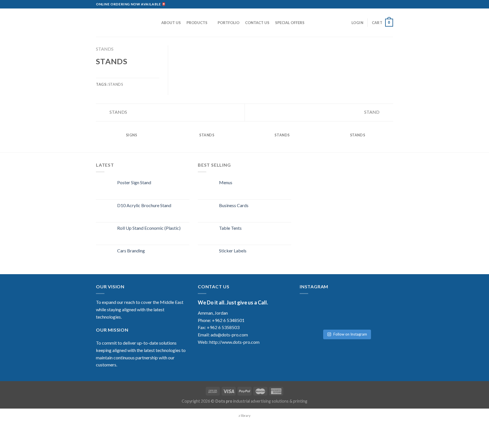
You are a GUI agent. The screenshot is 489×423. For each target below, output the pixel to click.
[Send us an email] (379, 4)
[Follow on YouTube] (390, 4)
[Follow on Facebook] (368, 4)
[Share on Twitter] (106, 74)
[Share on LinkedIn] (127, 74)
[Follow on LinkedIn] (385, 4)
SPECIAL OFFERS (289, 22)
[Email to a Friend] (113, 74)
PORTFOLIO (228, 22)
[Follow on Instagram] (374, 4)
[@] (316, 307)
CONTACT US (257, 22)
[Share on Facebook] (99, 74)
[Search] (154, 22)
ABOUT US (171, 22)
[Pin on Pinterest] (120, 74)
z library (244, 415)
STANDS (104, 48)
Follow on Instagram (350, 334)
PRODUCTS (196, 22)
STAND (372, 112)
